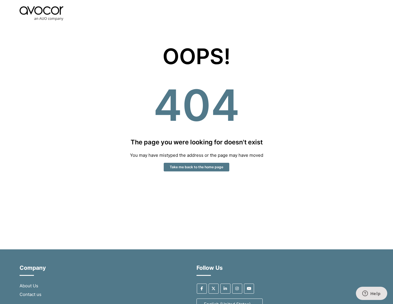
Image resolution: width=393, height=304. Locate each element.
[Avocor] (41, 19)
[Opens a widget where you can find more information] (371, 294)
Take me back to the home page (196, 167)
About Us (29, 285)
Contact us (30, 294)
